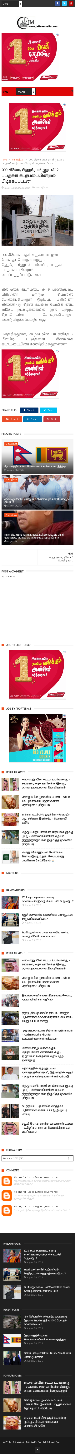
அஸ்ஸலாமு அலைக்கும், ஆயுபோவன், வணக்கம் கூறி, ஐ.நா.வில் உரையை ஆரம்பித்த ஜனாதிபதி (43, 1054)
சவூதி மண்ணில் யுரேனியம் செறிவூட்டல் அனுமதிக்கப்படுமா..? (47, 917)
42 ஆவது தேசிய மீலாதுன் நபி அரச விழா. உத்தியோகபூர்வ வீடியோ (37, 501)
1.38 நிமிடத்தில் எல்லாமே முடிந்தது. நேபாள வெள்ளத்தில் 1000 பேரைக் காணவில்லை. (46, 1320)
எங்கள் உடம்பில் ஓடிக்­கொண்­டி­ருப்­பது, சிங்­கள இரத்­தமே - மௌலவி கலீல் (46, 819)
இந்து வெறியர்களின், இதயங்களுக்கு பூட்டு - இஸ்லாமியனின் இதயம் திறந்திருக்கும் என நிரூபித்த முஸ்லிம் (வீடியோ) (47, 838)
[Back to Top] (37, 1450)
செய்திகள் (18, 159)
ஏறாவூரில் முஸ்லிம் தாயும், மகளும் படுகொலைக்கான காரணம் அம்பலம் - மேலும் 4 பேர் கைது (47, 1017)
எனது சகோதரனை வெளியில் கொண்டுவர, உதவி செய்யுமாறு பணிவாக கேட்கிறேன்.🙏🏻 (43, 856)
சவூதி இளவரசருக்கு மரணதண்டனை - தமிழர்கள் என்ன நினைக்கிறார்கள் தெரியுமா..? (47, 1128)
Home (5, 92)
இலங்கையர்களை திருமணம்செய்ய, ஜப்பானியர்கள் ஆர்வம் (47, 998)
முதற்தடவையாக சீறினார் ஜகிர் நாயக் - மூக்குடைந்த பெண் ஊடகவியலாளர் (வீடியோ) (47, 1035)
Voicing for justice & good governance (36, 1177)
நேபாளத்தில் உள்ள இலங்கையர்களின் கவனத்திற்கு (35, 466)
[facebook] (57, 3)
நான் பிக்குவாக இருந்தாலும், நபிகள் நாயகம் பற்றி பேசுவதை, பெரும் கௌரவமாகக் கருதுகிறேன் (34, 536)
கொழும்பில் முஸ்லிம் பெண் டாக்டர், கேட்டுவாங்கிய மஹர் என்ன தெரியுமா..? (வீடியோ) (46, 801)
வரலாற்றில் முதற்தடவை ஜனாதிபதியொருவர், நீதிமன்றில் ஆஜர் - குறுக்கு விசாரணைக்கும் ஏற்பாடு (47, 1072)
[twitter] (64, 3)
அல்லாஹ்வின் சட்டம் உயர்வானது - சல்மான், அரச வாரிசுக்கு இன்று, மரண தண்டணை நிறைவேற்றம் (46, 784)
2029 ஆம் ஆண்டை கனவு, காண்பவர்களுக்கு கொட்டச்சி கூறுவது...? (47, 899)
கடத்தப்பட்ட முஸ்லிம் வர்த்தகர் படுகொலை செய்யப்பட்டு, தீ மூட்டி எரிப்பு (44, 1110)
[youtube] (71, 3)
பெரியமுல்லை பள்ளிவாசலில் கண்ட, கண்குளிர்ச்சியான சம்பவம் (45, 934)
